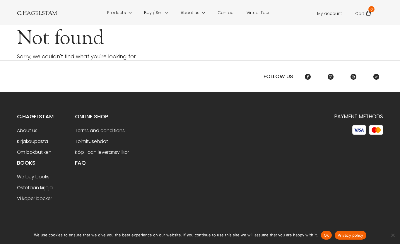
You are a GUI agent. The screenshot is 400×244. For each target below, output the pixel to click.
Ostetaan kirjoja (35, 187)
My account (329, 13)
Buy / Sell (153, 13)
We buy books (33, 176)
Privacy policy (350, 235)
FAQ (80, 162)
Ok (326, 235)
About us (190, 13)
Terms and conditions (100, 130)
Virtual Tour (258, 13)
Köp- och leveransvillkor (102, 152)
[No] (393, 235)
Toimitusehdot (91, 141)
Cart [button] (363, 11)
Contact (226, 13)
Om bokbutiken (34, 152)
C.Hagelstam (35, 116)
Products (116, 13)
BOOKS (26, 162)
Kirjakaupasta (32, 141)
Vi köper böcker (34, 198)
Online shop (91, 116)
